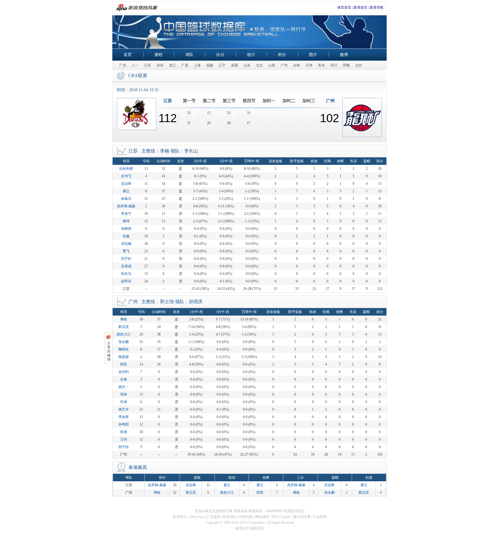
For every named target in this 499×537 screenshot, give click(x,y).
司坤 (123, 402)
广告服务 (214, 517)
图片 (313, 55)
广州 (284, 65)
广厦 (184, 65)
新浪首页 (360, 7)
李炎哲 (123, 417)
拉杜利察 (126, 169)
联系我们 (230, 517)
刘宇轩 (126, 259)
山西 (271, 65)
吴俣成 (126, 266)
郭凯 (123, 364)
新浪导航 (376, 7)
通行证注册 (301, 517)
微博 (344, 55)
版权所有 (257, 528)
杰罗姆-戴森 (126, 206)
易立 (126, 191)
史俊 (123, 379)
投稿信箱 (240, 511)
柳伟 (126, 221)
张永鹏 (123, 342)
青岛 (321, 65)
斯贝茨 (123, 327)
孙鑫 (126, 236)
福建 (209, 65)
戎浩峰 (126, 244)
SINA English (281, 517)
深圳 (160, 65)
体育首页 (344, 7)
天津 (309, 65)
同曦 (346, 65)
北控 (358, 65)
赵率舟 (126, 281)
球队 (189, 55)
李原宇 (126, 214)
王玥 (123, 439)
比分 (220, 55)
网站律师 (262, 517)
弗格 (123, 319)
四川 (333, 65)
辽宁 (222, 65)
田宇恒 (123, 447)
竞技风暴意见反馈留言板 (214, 511)
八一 (135, 65)
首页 (128, 55)
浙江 (172, 65)
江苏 (147, 65)
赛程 (158, 55)
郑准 (123, 432)
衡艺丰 (123, 409)
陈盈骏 (123, 357)
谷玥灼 (123, 372)
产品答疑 (320, 517)
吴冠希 (126, 184)
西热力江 (124, 334)
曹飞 (126, 251)
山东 (246, 65)
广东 (122, 65)
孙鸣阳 (123, 424)
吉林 (296, 65)
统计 (251, 55)
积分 (282, 55)
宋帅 (123, 394)
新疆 (234, 65)
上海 (197, 65)
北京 (259, 65)
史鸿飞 (126, 176)
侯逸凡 (126, 199)
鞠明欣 (123, 349)
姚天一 (123, 387)
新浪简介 (180, 517)
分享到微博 (109, 351)
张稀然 (126, 229)
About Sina (196, 517)
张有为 (126, 274)
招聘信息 (246, 517)
